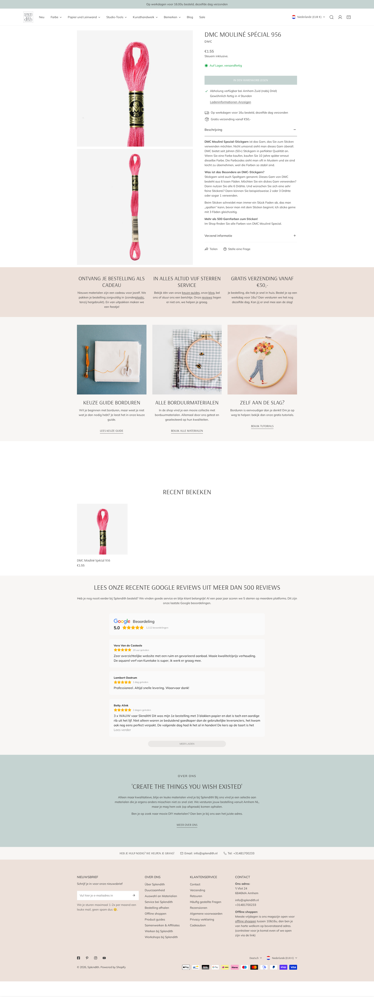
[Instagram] (95, 958)
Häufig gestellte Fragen (205, 902)
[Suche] (331, 17)
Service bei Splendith (159, 902)
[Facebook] (78, 958)
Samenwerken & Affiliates (162, 925)
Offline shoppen (155, 913)
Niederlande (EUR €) (309, 17)
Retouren (196, 896)
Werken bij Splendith (159, 931)
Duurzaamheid (155, 890)
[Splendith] (28, 17)
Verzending (197, 890)
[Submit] (133, 895)
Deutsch (254, 958)
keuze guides (191, 293)
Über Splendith (155, 884)
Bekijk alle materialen (187, 431)
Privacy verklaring (202, 919)
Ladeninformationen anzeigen (230, 102)
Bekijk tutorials (262, 426)
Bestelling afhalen (157, 908)
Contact (195, 884)
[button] (348, 17)
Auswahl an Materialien (161, 896)
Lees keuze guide (111, 431)
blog (211, 293)
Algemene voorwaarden (206, 913)
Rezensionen (198, 908)
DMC (208, 41)
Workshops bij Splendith (161, 937)
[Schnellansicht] (122, 550)
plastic (139, 297)
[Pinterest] (87, 958)
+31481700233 (243, 853)
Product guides (155, 919)
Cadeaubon (198, 925)
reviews (207, 297)
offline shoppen (245, 921)
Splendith (93, 967)
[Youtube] (104, 958)
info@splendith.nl (206, 853)
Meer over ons (187, 825)
